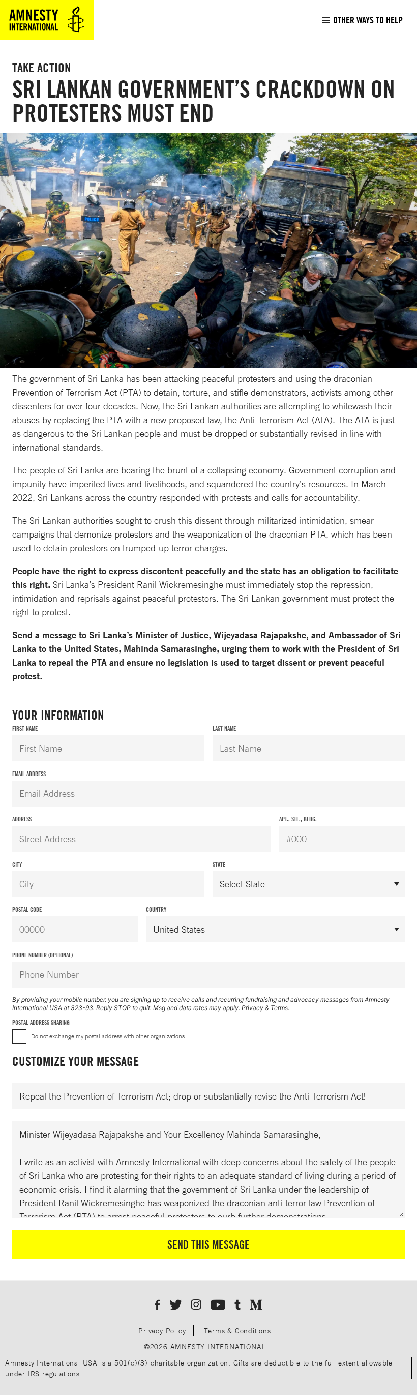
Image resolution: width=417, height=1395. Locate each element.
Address (22, 819)
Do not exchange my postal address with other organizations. (108, 1036)
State (219, 864)
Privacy (252, 1008)
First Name (25, 728)
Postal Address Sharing (41, 1022)
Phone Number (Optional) (42, 955)
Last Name (224, 728)
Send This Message (208, 1244)
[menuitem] (362, 19)
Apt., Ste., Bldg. (298, 819)
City (17, 864)
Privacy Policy (162, 1330)
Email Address (29, 774)
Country (156, 909)
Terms (279, 1008)
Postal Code (27, 909)
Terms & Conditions (237, 1330)
